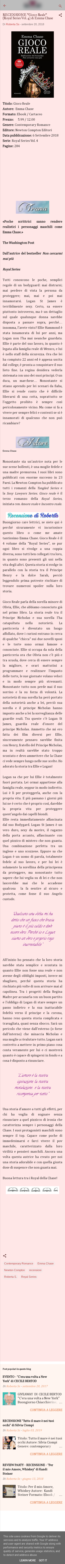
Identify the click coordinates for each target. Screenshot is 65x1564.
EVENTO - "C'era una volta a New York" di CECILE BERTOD (25, 1379)
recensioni (35, 1270)
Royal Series (28, 1276)
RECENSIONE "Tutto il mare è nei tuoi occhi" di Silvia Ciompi (28, 1423)
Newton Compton (14, 1270)
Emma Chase (46, 1263)
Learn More (28, 1560)
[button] (60, 15)
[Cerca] (60, 7)
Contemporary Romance (18, 1263)
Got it (43, 1560)
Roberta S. (10, 1276)
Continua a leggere (46, 1410)
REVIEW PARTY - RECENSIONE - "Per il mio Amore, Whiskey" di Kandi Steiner (28, 1469)
